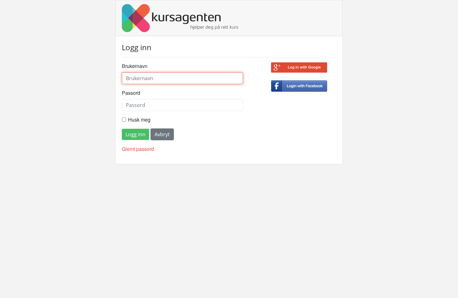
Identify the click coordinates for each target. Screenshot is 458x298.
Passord (131, 92)
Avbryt (162, 134)
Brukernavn (134, 66)
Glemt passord (138, 148)
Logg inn (136, 134)
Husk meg (139, 119)
